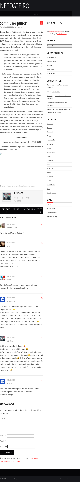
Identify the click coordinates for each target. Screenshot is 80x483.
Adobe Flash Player (55, 31)
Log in (49, 204)
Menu (36, 13)
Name (3, 435)
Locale (49, 148)
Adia (8, 246)
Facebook (17, 201)
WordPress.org (52, 216)
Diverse (2, 186)
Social (49, 180)
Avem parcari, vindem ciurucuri (10, 210)
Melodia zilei (51, 152)
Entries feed (51, 208)
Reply (41, 224)
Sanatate (50, 176)
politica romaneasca (27, 186)
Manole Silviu (12, 227)
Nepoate (20, 27)
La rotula (50, 144)
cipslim (9, 383)
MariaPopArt (51, 69)
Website (3, 446)
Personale (50, 160)
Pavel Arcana (51, 73)
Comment (5, 418)
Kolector (49, 65)
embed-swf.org (62, 34)
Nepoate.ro (14, 5)
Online (49, 156)
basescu (10, 186)
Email (3, 441)
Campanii (50, 124)
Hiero (61, 479)
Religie (49, 172)
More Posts (18, 198)
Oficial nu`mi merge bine (33, 210)
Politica (49, 164)
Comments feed (52, 212)
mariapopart (11, 301)
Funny (49, 136)
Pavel (9, 279)
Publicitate (50, 168)
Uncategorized (51, 193)
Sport (48, 189)
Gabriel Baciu (51, 61)
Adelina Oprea (51, 57)
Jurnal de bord (51, 140)
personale (17, 186)
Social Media (51, 185)
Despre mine (56, 92)
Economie (50, 132)
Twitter (28, 198)
